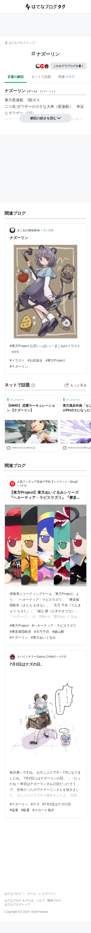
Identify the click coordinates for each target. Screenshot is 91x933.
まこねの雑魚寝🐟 (28, 230)
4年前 (62, 656)
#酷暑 (25, 810)
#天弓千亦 (41, 631)
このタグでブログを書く (68, 66)
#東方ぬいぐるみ (43, 637)
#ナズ (35, 804)
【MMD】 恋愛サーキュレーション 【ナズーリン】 (31, 407)
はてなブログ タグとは (19, 900)
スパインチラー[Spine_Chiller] (36, 656)
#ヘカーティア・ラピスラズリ (54, 625)
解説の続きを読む (43, 118)
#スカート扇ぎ (43, 810)
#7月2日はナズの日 (56, 804)
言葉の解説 (15, 77)
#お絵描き (35, 360)
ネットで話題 (41, 77)
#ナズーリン (19, 366)
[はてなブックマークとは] (33, 384)
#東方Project (55, 360)
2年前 (23, 485)
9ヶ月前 (49, 230)
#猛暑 (14, 810)
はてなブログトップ (17, 904)
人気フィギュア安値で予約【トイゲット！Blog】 (48, 481)
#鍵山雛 (58, 631)
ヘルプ (40, 900)
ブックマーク (15, 399)
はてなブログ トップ (22, 42)
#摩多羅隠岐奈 (20, 631)
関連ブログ (66, 77)
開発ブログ (54, 900)
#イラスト (17, 360)
